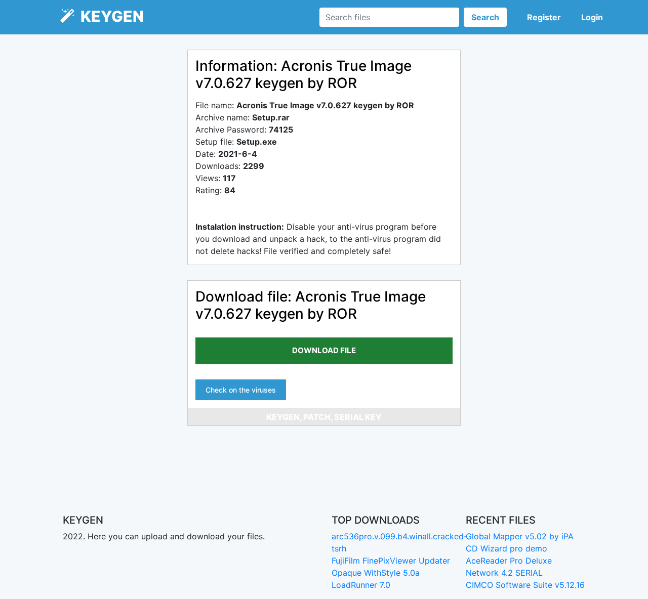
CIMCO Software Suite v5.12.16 (525, 585)
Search (485, 17)
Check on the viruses (241, 390)
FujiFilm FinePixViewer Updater (391, 560)
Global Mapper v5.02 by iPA (520, 536)
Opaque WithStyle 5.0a (376, 573)
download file (324, 350)
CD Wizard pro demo (506, 548)
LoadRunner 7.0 (361, 585)
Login (592, 17)
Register (544, 17)
